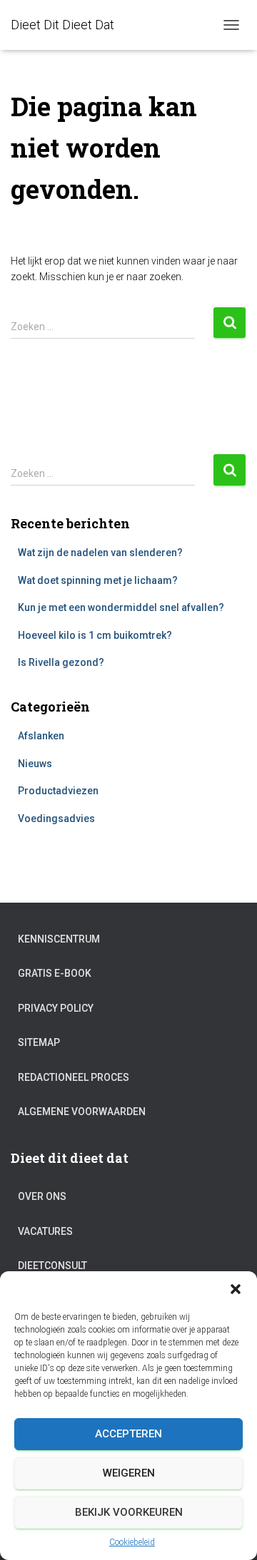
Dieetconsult (52, 1265)
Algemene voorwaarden (82, 1111)
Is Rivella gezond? (61, 662)
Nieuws (35, 763)
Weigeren (129, 1473)
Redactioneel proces (73, 1077)
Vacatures (45, 1231)
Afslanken (41, 735)
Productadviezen (58, 790)
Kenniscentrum (59, 939)
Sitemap (39, 1042)
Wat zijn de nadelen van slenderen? (100, 552)
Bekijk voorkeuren (129, 1512)
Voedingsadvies (56, 818)
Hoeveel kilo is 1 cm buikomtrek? (95, 635)
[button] (235, 1289)
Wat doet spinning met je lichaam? (98, 580)
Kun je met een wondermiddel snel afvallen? (121, 607)
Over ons (42, 1196)
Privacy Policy (56, 1008)
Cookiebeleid (132, 1542)
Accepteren (128, 1433)
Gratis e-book (54, 973)
